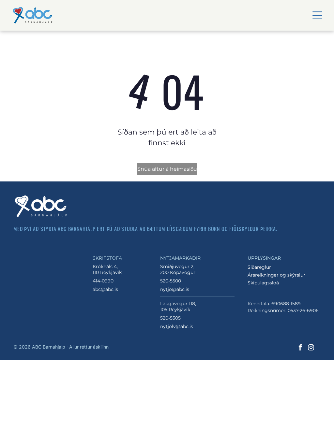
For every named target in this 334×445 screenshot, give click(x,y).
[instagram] (310, 348)
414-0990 (103, 281)
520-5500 (170, 281)
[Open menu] (317, 15)
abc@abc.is (105, 289)
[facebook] (300, 348)
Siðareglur (259, 267)
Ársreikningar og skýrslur (276, 275)
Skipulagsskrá (263, 283)
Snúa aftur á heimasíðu (167, 169)
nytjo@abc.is (174, 289)
